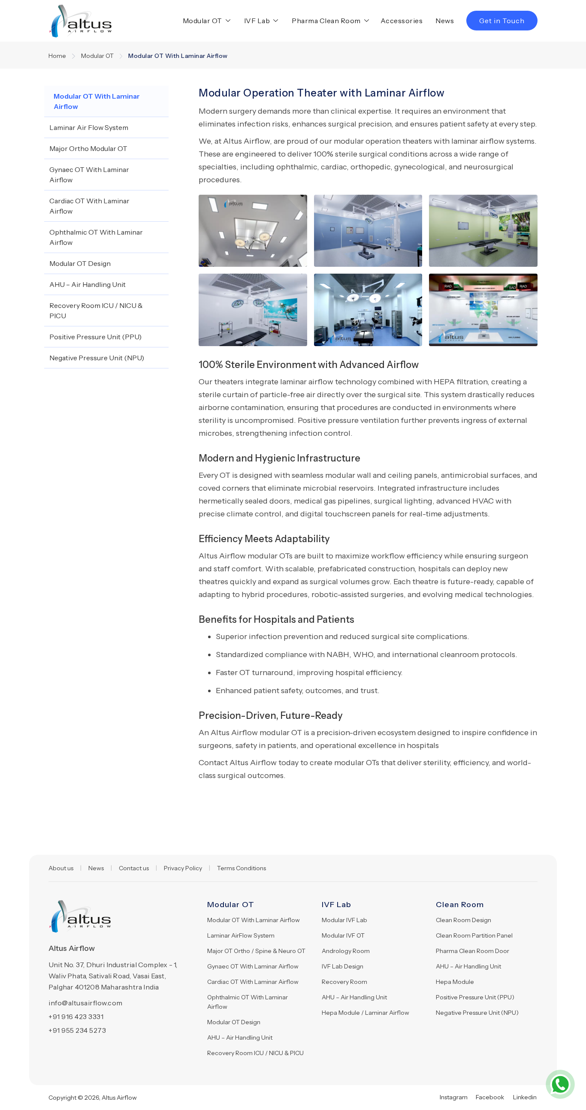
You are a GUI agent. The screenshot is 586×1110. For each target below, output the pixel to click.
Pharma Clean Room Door (472, 951)
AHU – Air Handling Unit (239, 1037)
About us (60, 868)
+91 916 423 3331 (75, 1016)
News (444, 20)
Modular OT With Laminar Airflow (253, 920)
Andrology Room (346, 951)
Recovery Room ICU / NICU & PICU (255, 1053)
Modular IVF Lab (344, 920)
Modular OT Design (233, 1022)
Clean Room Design (463, 920)
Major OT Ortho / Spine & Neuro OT (256, 951)
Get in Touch (502, 20)
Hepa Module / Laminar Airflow (365, 1012)
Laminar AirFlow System (241, 935)
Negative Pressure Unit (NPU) (477, 1012)
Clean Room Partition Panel (474, 935)
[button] (205, 20)
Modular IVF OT (343, 935)
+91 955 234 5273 (77, 1030)
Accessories (402, 20)
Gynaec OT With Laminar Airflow (253, 966)
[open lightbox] (253, 231)
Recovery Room (344, 982)
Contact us (134, 868)
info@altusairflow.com (85, 1002)
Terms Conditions (241, 868)
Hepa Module (455, 982)
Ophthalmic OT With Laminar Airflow (247, 1001)
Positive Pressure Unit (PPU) (475, 997)
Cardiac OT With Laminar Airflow (253, 982)
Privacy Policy (183, 868)
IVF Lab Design (342, 966)
